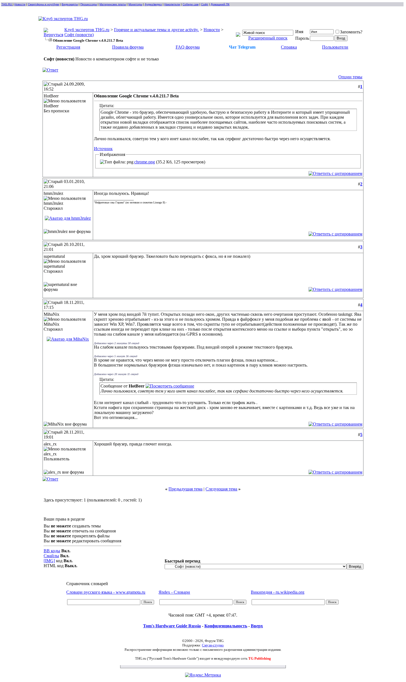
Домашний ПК (220, 4)
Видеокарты (70, 4)
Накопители (172, 4)
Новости (19, 4)
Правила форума (128, 47)
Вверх (257, 625)
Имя (299, 31)
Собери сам (191, 4)
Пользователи (335, 47)
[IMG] (49, 560)
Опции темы (350, 77)
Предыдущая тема (185, 489)
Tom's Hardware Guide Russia (172, 625)
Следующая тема (221, 489)
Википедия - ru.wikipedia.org (277, 592)
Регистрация (68, 47)
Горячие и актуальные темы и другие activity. (156, 29)
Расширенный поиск (268, 38)
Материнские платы (112, 4)
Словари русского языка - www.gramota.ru (105, 592)
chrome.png (144, 162)
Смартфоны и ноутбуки (43, 4)
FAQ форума (188, 47)
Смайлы (51, 555)
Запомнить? (351, 32)
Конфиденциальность (225, 625)
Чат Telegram (242, 47)
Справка (289, 47)
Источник (103, 148)
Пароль (302, 38)
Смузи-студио (213, 645)
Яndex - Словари (174, 592)
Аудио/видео (153, 4)
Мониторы (135, 4)
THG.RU (7, 4)
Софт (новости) (79, 34)
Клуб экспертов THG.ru (86, 29)
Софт (204, 4)
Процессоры (88, 4)
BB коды (52, 550)
